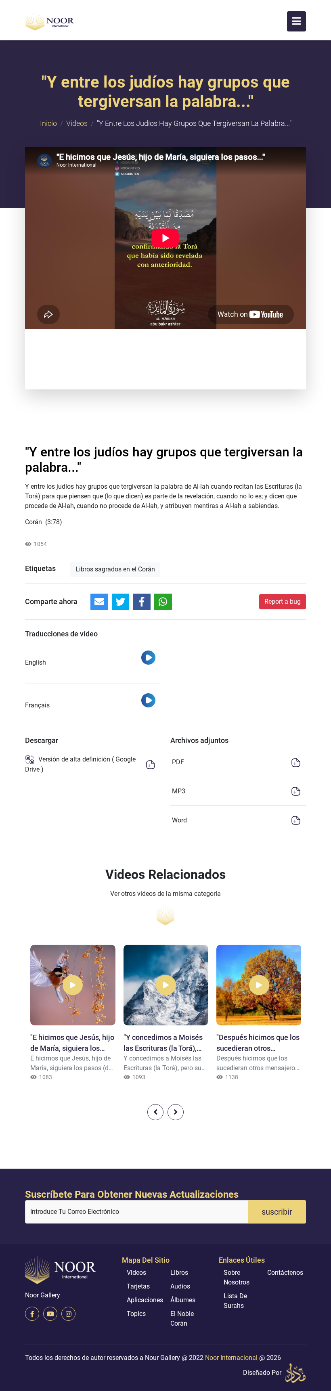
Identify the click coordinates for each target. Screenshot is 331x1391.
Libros (179, 1272)
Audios (180, 1286)
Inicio (48, 123)
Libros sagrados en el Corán (115, 569)
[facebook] (32, 1314)
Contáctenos (285, 1272)
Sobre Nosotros (236, 1277)
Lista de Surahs (235, 1300)
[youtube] (50, 1314)
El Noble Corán (182, 1318)
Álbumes (182, 1300)
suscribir (277, 1212)
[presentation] (155, 1112)
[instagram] (68, 1314)
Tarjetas (138, 1286)
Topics (136, 1314)
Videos (77, 123)
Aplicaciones (145, 1300)
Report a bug (282, 601)
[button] (296, 21)
